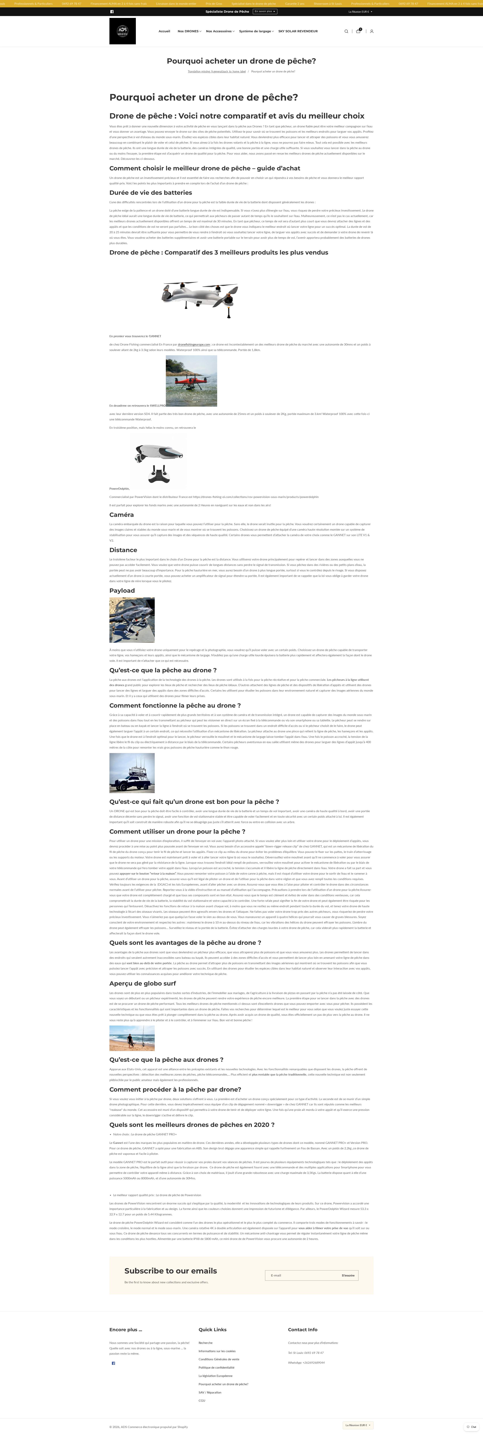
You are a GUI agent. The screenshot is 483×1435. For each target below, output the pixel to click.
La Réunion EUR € (359, 11)
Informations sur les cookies (217, 1351)
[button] (188, 31)
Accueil (164, 31)
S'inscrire (348, 1275)
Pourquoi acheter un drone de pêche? (273, 71)
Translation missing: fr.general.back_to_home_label (217, 71)
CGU (202, 1400)
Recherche (205, 1342)
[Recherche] (346, 31)
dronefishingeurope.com (194, 344)
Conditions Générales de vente (219, 1359)
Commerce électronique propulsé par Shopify (158, 1426)
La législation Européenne (215, 1375)
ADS (124, 1426)
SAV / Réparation (210, 1392)
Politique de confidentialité (216, 1367)
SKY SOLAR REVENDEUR (298, 31)
